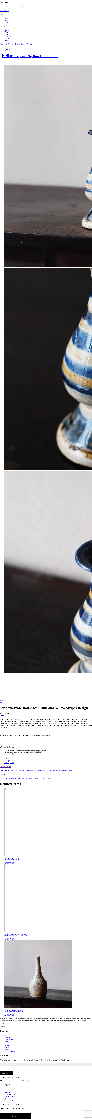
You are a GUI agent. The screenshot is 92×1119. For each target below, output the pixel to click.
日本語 (7, 50)
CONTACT (8, 1101)
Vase (6, 22)
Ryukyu (7, 761)
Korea (6, 32)
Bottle (6, 759)
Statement (7, 1037)
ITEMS (7, 1092)
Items (6, 1041)
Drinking (7, 20)
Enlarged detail (5, 767)
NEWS (7, 1099)
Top (5, 1035)
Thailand (7, 36)
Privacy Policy (9, 1051)
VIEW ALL (4, 11)
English (7, 48)
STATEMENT (9, 1094)
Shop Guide (8, 1039)
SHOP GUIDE (9, 1097)
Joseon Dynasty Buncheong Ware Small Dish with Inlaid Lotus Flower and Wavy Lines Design (36, 770)
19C (1, 702)
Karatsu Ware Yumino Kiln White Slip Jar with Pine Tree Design (25, 778)
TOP (6, 1090)
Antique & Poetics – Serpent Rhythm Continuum (17, 44)
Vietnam (7, 38)
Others (6, 40)
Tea (5, 18)
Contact (7, 1047)
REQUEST (4, 715)
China (6, 30)
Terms (16, 755)
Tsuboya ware (9, 763)
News (6, 1045)
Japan (6, 34)
